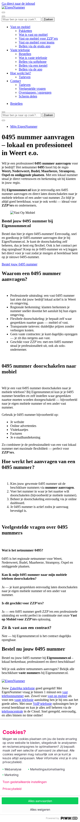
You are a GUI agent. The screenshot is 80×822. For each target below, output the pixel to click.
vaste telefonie (23, 700)
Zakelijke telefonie (22, 688)
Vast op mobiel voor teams (36, 42)
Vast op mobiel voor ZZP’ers (38, 38)
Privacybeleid (12, 789)
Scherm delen (28, 96)
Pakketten (25, 31)
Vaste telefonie (20, 50)
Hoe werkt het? (20, 73)
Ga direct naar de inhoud (18, 3)
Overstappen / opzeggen (35, 92)
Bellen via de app (30, 69)
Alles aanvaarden (40, 801)
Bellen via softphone (33, 61)
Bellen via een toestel (33, 65)
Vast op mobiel (20, 27)
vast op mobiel (57, 696)
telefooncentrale (12, 711)
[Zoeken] (3, 120)
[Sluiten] (3, 16)
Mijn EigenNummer (23, 126)
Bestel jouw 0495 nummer (19, 264)
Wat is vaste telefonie (33, 58)
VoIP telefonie (42, 703)
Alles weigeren (40, 809)
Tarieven (25, 77)
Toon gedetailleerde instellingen (25, 782)
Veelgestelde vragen (32, 88)
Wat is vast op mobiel (33, 34)
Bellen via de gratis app (34, 46)
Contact (15, 81)
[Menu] (3, 12)
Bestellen (25, 54)
